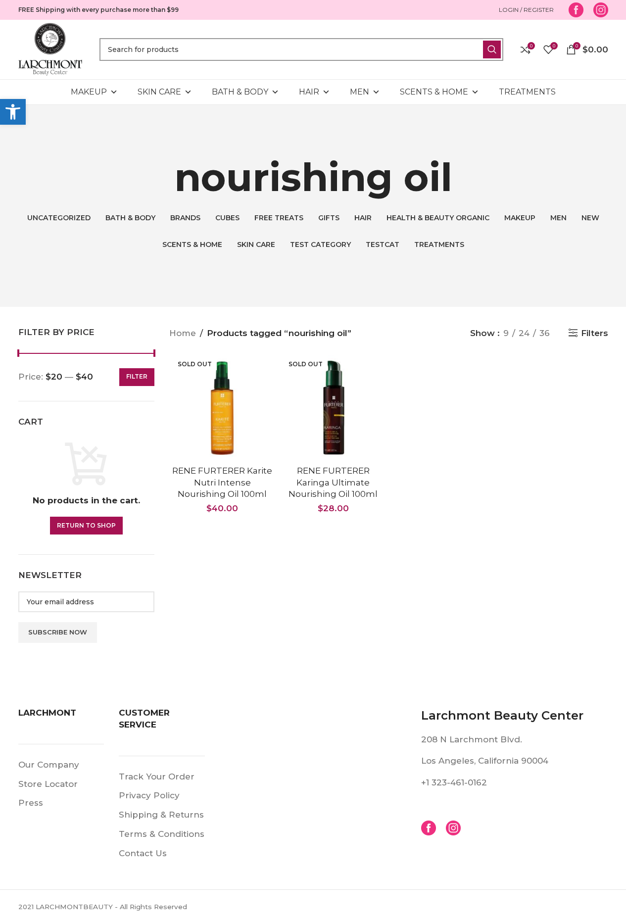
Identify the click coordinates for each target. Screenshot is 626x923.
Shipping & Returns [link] (161, 815)
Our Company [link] (48, 765)
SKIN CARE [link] (159, 92)
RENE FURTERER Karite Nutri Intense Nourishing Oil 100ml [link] (222, 482)
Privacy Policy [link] (149, 795)
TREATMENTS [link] (527, 92)
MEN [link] (359, 92)
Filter (136, 376)
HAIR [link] (309, 92)
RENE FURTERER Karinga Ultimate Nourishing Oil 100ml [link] (333, 482)
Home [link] (182, 333)
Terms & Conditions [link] (161, 834)
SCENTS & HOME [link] (434, 92)
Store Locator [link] (48, 784)
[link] (13, 112)
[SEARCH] (492, 49)
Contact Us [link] (143, 853)
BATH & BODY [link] (240, 92)
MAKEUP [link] (89, 92)
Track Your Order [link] (156, 776)
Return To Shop (86, 525)
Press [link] (30, 803)
